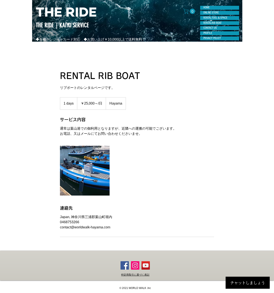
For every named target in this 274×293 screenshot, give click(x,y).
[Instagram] (135, 265)
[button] (189, 11)
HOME (206, 7)
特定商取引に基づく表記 (135, 274)
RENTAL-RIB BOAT (212, 23)
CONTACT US (210, 28)
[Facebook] (125, 265)
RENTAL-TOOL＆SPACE (215, 18)
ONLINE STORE (211, 12)
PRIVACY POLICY (212, 38)
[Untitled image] (85, 171)
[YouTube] (145, 265)
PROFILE (207, 33)
